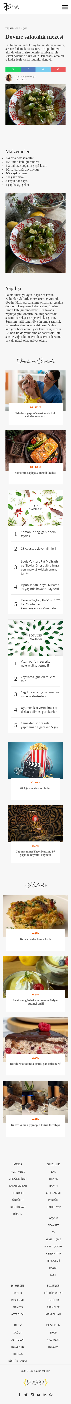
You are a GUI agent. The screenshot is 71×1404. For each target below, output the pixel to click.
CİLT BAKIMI (53, 1192)
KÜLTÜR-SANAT (17, 1360)
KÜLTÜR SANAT (53, 1293)
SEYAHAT (53, 1225)
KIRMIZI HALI (53, 1314)
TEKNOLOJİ (53, 1260)
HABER (53, 1267)
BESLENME (17, 1300)
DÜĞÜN (17, 1214)
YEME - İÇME (21, 28)
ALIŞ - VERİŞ (18, 1171)
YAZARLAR (53, 1339)
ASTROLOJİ (17, 1314)
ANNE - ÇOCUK (53, 1246)
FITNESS (18, 1307)
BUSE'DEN (53, 1325)
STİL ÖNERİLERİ (18, 1178)
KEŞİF (53, 1274)
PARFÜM (53, 1200)
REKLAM (53, 1346)
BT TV (18, 1325)
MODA (17, 1164)
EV (53, 1232)
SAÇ (53, 1171)
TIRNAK (53, 1178)
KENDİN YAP (17, 1207)
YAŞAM (9, 28)
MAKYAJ (53, 1185)
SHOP (53, 1332)
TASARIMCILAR (18, 1185)
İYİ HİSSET (17, 1286)
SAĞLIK (17, 1293)
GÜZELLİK (53, 1164)
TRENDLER (17, 1192)
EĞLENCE (53, 1286)
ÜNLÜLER (17, 1200)
